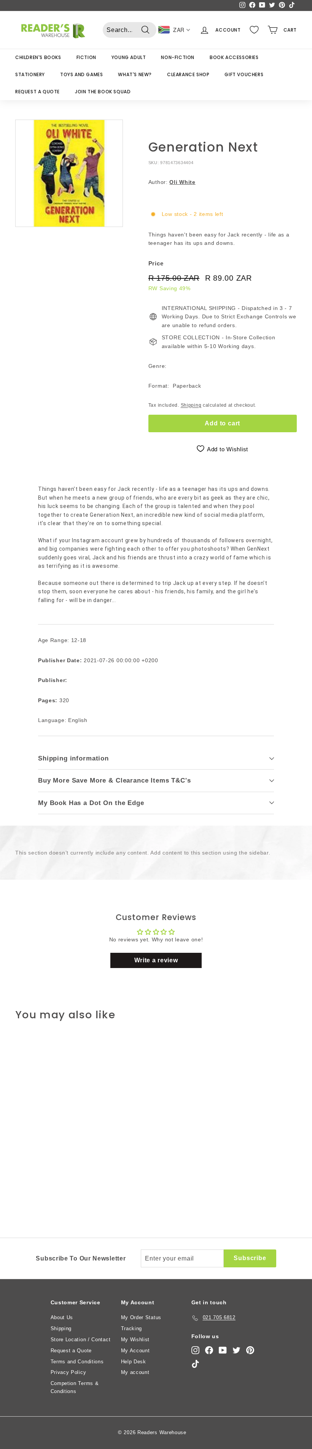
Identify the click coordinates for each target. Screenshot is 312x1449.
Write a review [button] (156, 960)
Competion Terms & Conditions (75, 1387)
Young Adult (128, 57)
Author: (172, 182)
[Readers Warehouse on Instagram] (195, 1350)
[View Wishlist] (254, 29)
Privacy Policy (68, 1372)
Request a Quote (37, 91)
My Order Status (141, 1317)
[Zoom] (69, 173)
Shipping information (73, 758)
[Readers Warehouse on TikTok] (195, 1364)
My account (135, 1372)
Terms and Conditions (77, 1361)
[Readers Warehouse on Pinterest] (250, 1350)
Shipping (191, 405)
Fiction (86, 57)
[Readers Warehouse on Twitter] (236, 1350)
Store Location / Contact (81, 1339)
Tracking (131, 1328)
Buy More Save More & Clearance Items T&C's (114, 780)
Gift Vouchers (243, 74)
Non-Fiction (177, 57)
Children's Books (38, 57)
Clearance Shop (188, 74)
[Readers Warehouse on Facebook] (209, 1350)
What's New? (135, 74)
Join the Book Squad (103, 91)
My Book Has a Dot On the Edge (91, 803)
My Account (135, 1350)
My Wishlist (135, 1339)
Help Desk (133, 1361)
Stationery (30, 74)
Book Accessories (234, 57)
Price (156, 263)
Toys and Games (81, 74)
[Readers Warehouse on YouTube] (223, 1350)
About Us (62, 1317)
